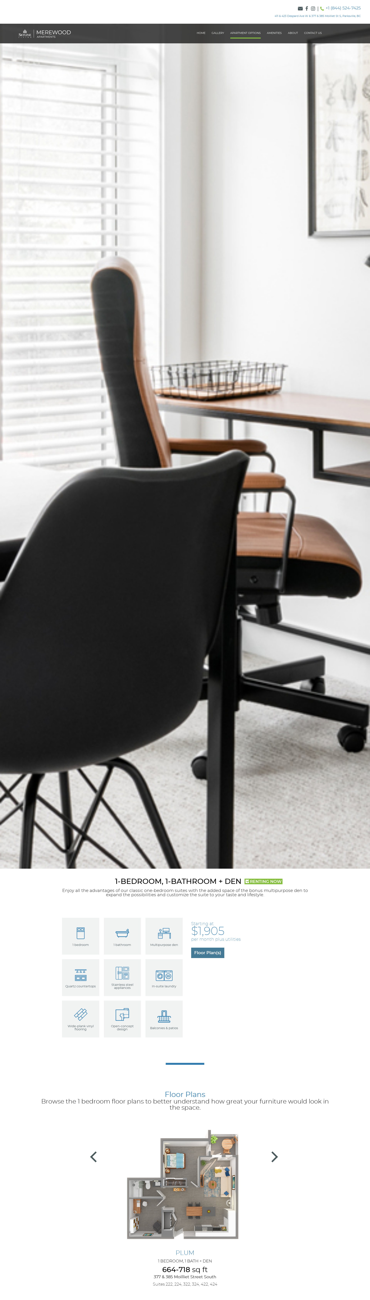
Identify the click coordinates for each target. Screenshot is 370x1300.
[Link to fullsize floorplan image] (185, 1187)
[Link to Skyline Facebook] (307, 9)
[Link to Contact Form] (300, 9)
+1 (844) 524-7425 (343, 8)
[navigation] (259, 33)
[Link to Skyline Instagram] (313, 9)
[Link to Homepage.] (44, 33)
